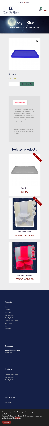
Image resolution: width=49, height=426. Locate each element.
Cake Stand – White (24, 232)
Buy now (25, 84)
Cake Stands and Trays (24, 89)
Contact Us (8, 329)
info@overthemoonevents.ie (12, 350)
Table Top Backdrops (10, 318)
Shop (19, 27)
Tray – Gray (24, 188)
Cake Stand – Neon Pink (24, 275)
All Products (8, 312)
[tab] (20, 102)
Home (12, 27)
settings (17, 418)
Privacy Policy (8, 402)
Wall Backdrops (9, 315)
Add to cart (25, 269)
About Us (7, 310)
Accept (6, 422)
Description (20, 102)
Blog (6, 326)
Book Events (8, 323)
